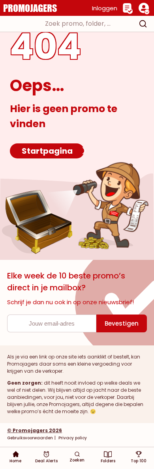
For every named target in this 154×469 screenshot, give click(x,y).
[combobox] (77, 23)
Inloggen (104, 8)
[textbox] (69, 24)
